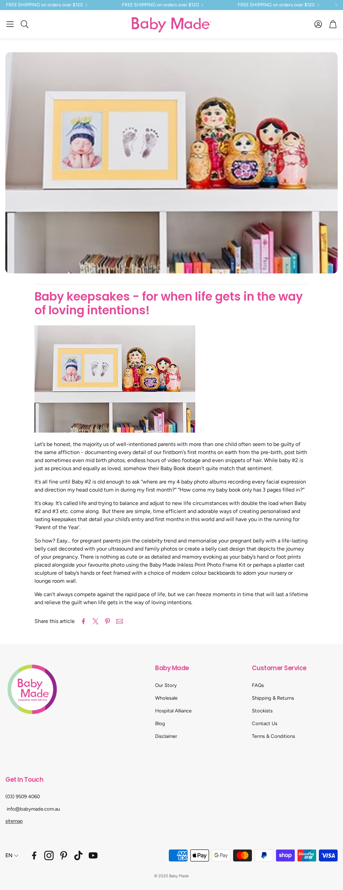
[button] (10, 24)
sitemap (14, 821)
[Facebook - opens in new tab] (34, 855)
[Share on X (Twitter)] (95, 621)
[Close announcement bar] (336, 5)
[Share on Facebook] (83, 621)
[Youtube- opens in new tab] (93, 855)
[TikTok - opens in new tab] (78, 855)
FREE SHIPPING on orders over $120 (145, 5)
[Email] (119, 621)
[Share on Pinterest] (107, 621)
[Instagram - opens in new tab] (49, 855)
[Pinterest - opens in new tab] (63, 855)
